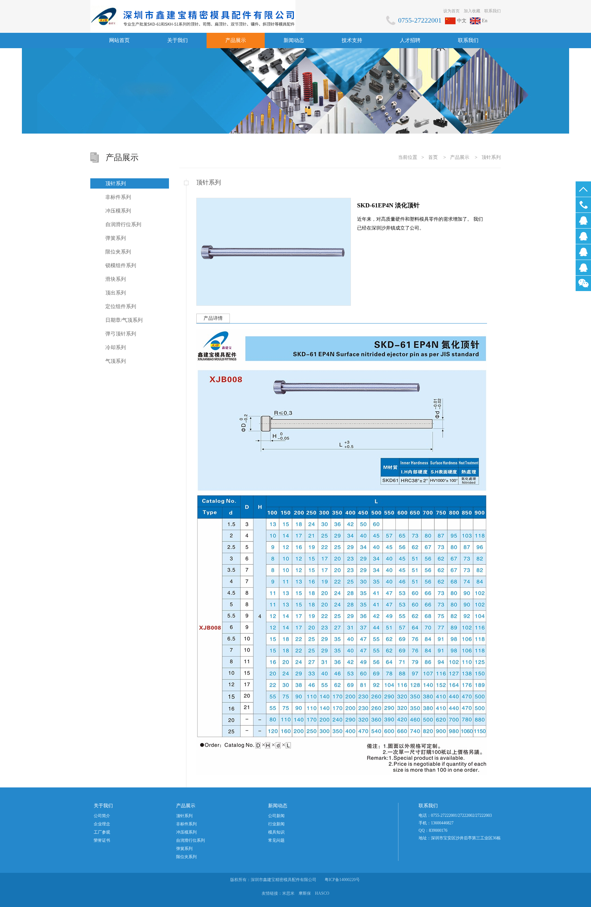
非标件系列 (118, 197)
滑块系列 (115, 279)
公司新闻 (276, 815)
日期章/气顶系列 (124, 320)
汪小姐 (583, 252)
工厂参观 (102, 832)
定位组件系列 (120, 306)
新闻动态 (294, 40)
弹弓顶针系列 (120, 333)
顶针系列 (491, 157)
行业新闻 (276, 824)
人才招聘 (410, 40)
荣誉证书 (102, 840)
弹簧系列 (115, 238)
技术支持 (352, 40)
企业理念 (102, 824)
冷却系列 (115, 347)
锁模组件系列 (120, 265)
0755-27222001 (583, 204)
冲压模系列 (118, 211)
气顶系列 (115, 361)
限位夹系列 (118, 252)
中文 (462, 20)
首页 (433, 157)
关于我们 (177, 40)
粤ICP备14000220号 (342, 879)
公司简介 (102, 815)
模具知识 (276, 832)
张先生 (583, 267)
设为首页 (451, 11)
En (484, 20)
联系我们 (492, 11)
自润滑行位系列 (123, 224)
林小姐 (583, 236)
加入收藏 (472, 11)
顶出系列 (115, 293)
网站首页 (119, 40)
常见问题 (276, 840)
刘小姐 (583, 220)
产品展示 (235, 40)
